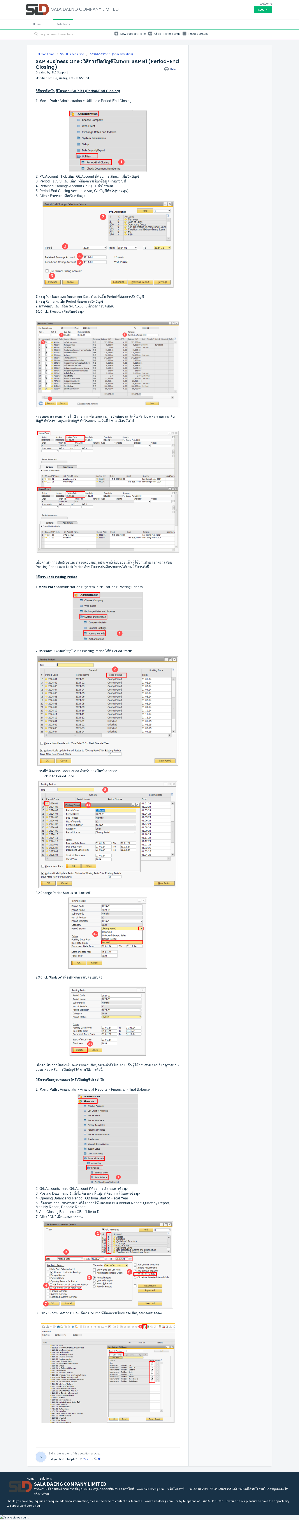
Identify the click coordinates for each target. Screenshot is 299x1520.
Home (37, 24)
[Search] (35, 34)
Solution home (45, 54)
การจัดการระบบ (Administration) (111, 54)
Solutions (63, 24)
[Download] (141, 728)
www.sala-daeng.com (151, 1489)
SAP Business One (72, 54)
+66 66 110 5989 (197, 1489)
